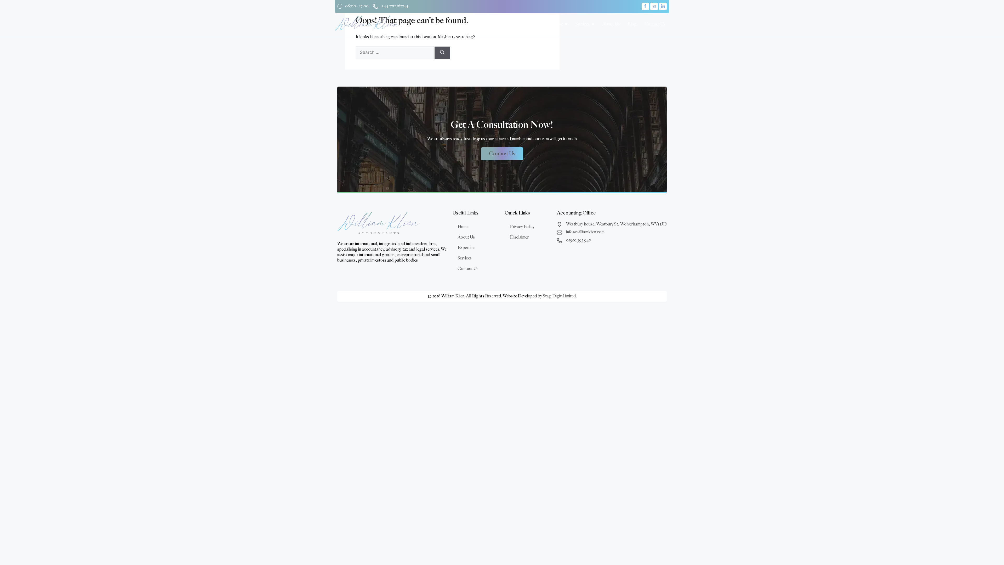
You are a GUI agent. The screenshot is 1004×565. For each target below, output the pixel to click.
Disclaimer (519, 237)
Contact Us (468, 268)
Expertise (466, 247)
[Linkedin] (663, 6)
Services (465, 258)
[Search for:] (395, 52)
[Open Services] (593, 24)
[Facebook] (645, 6)
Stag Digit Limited (559, 296)
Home (463, 226)
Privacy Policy (522, 226)
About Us (466, 237)
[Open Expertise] (566, 24)
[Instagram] (654, 6)
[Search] (442, 53)
